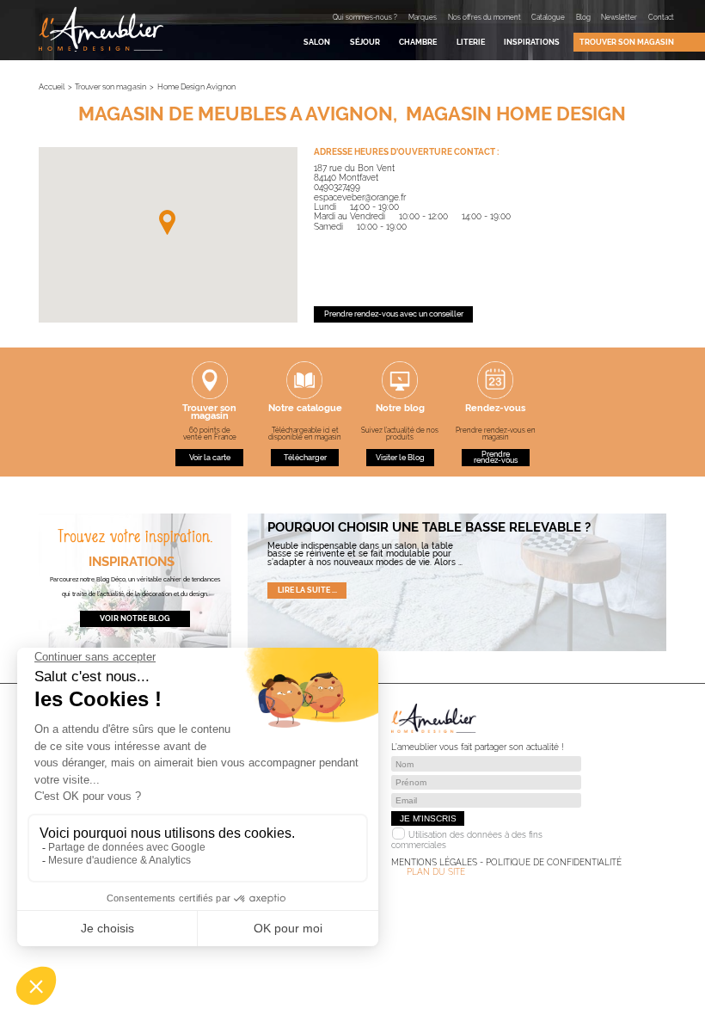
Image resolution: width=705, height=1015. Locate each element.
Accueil (51, 86)
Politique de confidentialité (554, 862)
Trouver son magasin (626, 41)
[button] (167, 222)
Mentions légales (434, 862)
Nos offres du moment (484, 18)
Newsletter (619, 18)
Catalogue (548, 18)
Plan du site (436, 872)
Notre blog (400, 409)
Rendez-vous (495, 409)
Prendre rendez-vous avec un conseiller (393, 313)
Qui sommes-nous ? (365, 18)
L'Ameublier (101, 29)
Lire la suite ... (307, 589)
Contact (661, 18)
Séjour (365, 41)
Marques (422, 18)
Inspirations (532, 41)
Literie (471, 41)
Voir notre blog (135, 618)
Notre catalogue (305, 409)
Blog (583, 18)
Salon (316, 41)
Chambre (418, 41)
